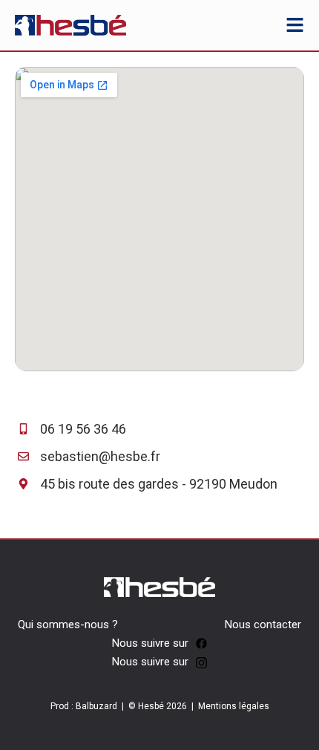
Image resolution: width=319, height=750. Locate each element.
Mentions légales (233, 706)
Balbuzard (96, 706)
